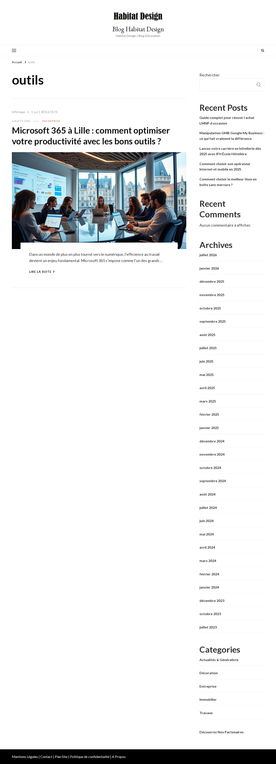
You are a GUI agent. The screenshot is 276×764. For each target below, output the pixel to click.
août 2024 (207, 494)
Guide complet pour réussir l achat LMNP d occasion (226, 120)
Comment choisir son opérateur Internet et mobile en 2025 (225, 166)
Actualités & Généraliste (218, 660)
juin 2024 (206, 521)
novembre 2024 (211, 454)
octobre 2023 (210, 614)
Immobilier (208, 699)
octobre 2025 (210, 308)
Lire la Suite (40, 271)
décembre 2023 (211, 600)
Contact (46, 757)
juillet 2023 (208, 627)
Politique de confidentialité (90, 757)
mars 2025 (207, 401)
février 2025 (209, 414)
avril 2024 (207, 547)
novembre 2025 (211, 295)
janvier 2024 (209, 587)
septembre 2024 (212, 481)
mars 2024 (207, 561)
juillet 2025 (208, 348)
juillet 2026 (208, 255)
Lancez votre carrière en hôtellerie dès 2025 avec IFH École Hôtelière (230, 151)
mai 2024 (206, 534)
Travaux (206, 713)
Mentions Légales (25, 757)
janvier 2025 (209, 428)
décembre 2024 (211, 441)
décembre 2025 (211, 281)
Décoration (208, 673)
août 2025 (207, 335)
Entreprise (51, 121)
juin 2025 (206, 361)
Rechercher (209, 75)
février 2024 (209, 574)
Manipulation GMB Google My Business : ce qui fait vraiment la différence (231, 135)
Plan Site (61, 757)
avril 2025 (207, 388)
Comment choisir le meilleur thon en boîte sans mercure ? (228, 182)
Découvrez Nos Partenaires (221, 732)
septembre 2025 (212, 321)
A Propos (119, 757)
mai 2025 (206, 375)
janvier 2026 (209, 268)
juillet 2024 (208, 507)
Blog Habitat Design (138, 29)
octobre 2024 (210, 468)
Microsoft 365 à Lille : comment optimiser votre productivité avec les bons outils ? (91, 135)
